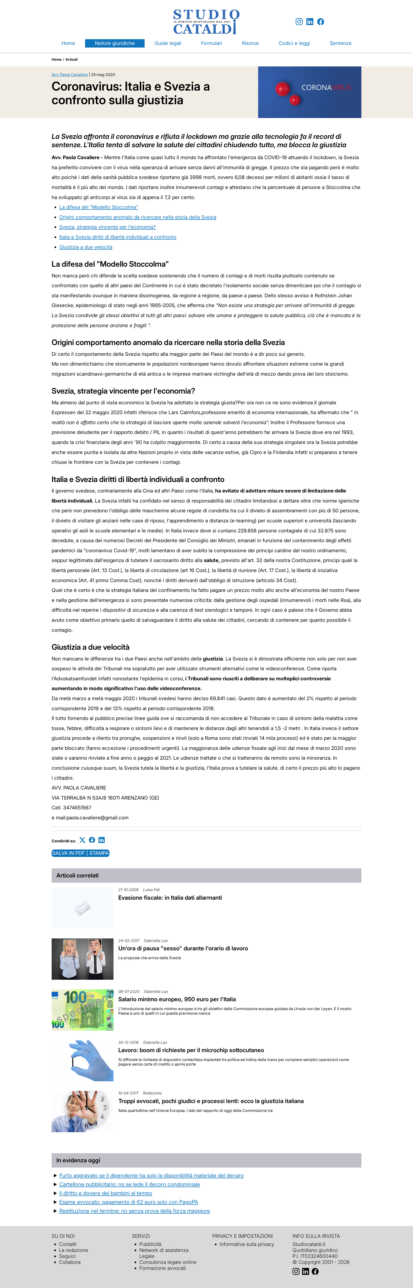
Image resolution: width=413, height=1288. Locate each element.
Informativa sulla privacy (247, 1244)
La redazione (73, 1250)
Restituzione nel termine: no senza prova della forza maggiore (134, 1210)
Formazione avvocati (162, 1268)
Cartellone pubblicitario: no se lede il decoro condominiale (129, 1184)
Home (68, 43)
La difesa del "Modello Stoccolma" (98, 207)
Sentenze (341, 43)
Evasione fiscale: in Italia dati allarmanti (170, 897)
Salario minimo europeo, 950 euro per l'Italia (177, 999)
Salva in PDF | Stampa (80, 853)
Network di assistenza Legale (164, 1253)
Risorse (250, 43)
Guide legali (168, 43)
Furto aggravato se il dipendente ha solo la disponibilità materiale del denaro (151, 1175)
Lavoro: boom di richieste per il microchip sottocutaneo (191, 1050)
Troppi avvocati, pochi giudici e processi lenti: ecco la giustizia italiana (211, 1101)
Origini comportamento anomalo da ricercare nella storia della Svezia (137, 217)
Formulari (211, 43)
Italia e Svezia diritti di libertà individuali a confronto (117, 237)
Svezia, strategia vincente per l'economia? (107, 227)
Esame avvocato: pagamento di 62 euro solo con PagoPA (128, 1202)
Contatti (67, 1244)
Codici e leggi (294, 43)
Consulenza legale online (167, 1262)
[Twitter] (82, 840)
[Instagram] (299, 22)
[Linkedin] (309, 22)
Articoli (71, 59)
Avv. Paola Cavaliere (70, 74)
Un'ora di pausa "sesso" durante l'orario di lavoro (183, 948)
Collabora (70, 1262)
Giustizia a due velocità (85, 247)
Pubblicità (150, 1244)
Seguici (67, 1256)
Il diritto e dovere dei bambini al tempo (105, 1193)
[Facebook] (320, 22)
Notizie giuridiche (115, 43)
